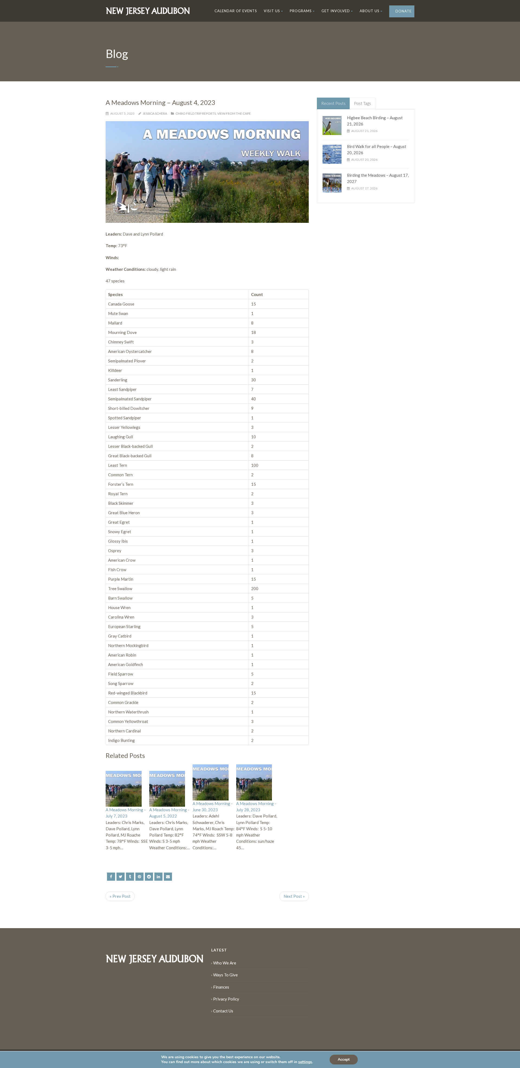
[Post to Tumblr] (130, 877)
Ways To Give (225, 974)
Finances (221, 987)
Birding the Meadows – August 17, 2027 (378, 178)
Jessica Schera (155, 113)
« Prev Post (120, 896)
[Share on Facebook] (111, 877)
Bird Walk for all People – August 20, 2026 (376, 149)
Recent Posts (333, 103)
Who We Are (224, 962)
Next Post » (294, 896)
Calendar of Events (235, 11)
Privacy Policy (226, 998)
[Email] (168, 877)
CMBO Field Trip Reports (196, 113)
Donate (403, 11)
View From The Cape (234, 113)
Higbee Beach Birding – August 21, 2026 (375, 120)
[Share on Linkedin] (149, 877)
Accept (344, 1059)
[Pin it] (139, 877)
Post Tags (362, 103)
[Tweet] (120, 877)
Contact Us (223, 1010)
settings (305, 1062)
